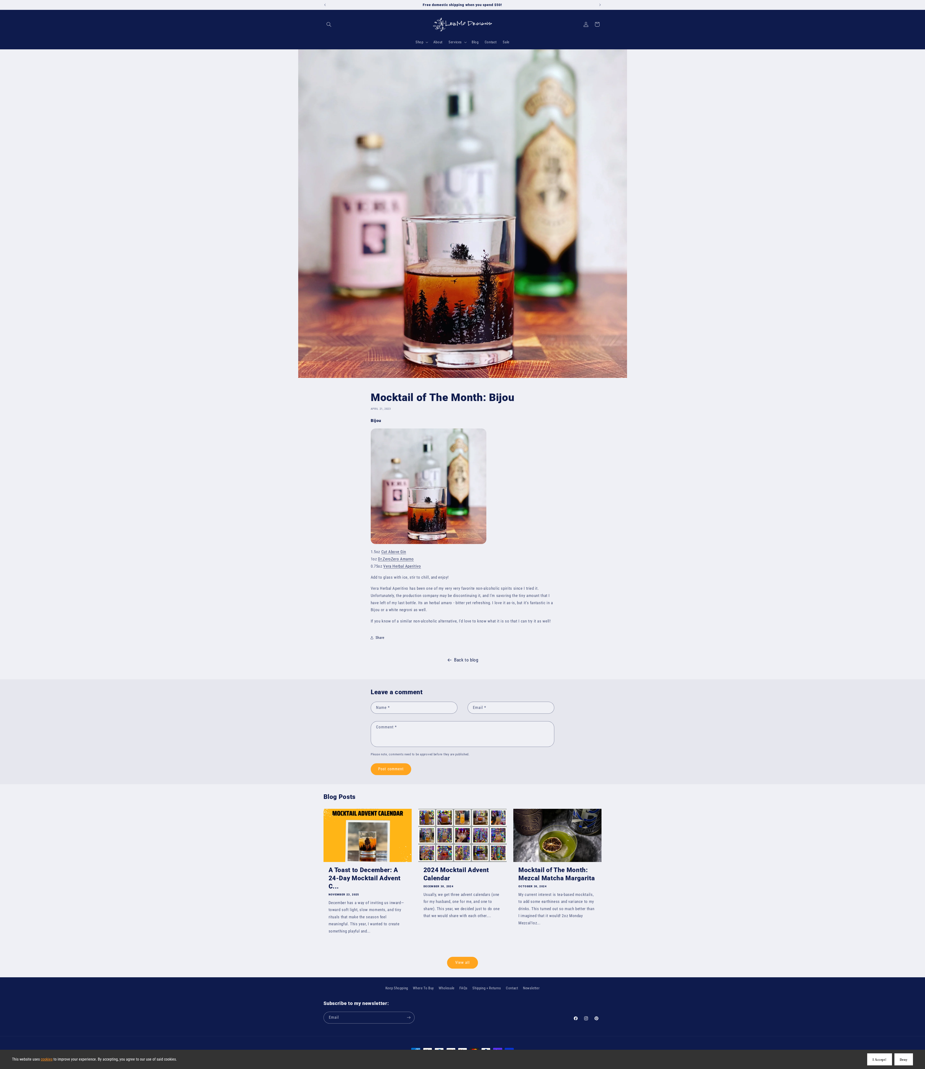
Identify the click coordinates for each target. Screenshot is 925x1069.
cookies (47, 1059)
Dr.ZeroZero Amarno (396, 559)
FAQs (463, 988)
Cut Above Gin (393, 551)
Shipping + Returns (486, 988)
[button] (329, 24)
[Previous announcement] (325, 5)
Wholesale (447, 988)
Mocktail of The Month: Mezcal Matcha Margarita (556, 874)
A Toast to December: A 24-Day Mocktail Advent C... (365, 878)
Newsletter (531, 988)
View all (462, 962)
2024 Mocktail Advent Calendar (456, 874)
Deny (904, 1060)
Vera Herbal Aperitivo (402, 566)
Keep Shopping (396, 988)
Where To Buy (423, 988)
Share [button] (380, 637)
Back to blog (466, 660)
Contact (512, 988)
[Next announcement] (600, 5)
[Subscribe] (408, 1018)
